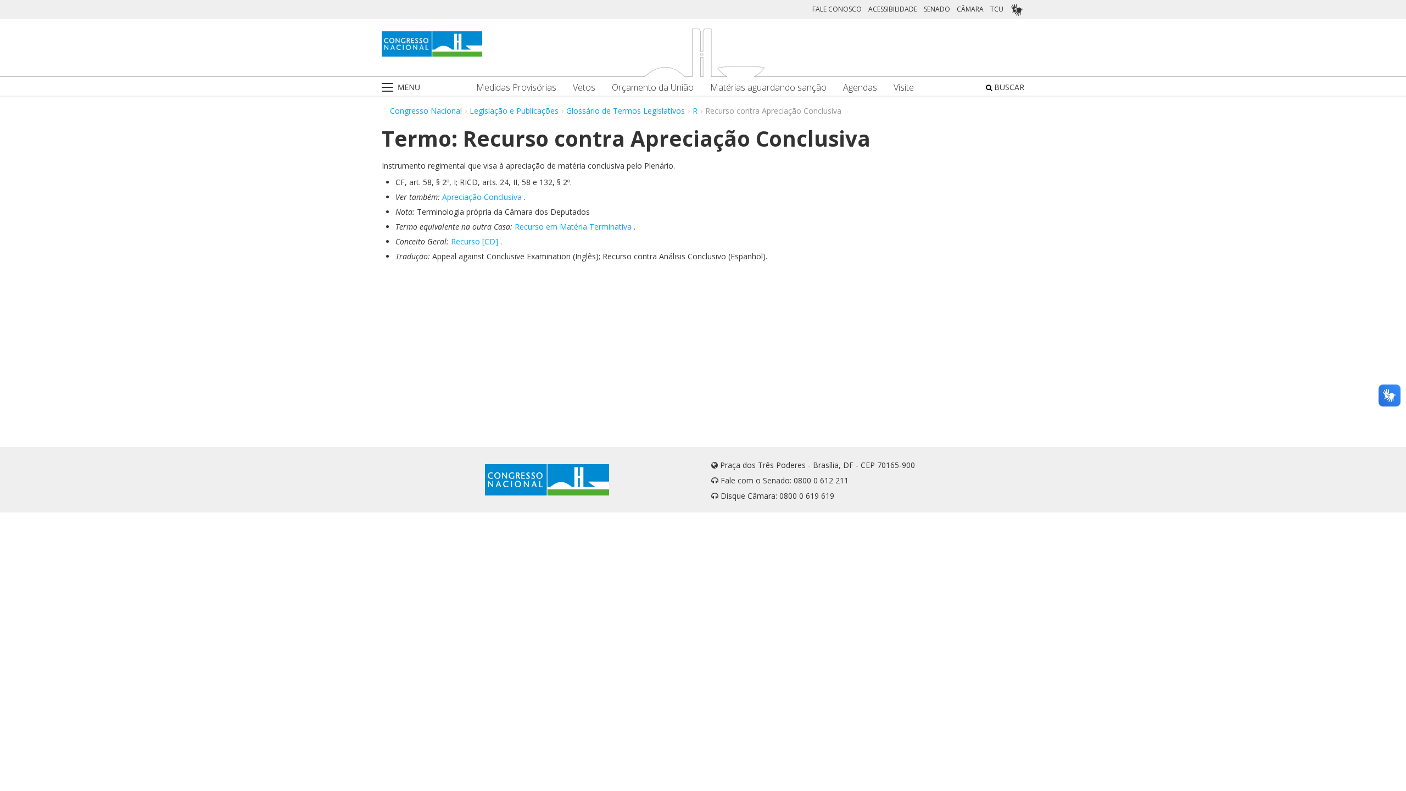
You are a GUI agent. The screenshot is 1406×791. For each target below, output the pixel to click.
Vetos (584, 87)
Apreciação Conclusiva (482, 197)
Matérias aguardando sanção (768, 87)
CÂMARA (970, 9)
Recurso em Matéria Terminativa (573, 226)
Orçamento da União (653, 87)
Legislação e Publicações (514, 110)
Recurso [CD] (474, 241)
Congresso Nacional (426, 110)
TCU (996, 9)
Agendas (860, 87)
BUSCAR (1008, 87)
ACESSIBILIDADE (892, 9)
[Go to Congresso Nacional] (432, 44)
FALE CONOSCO (837, 9)
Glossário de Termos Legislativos (625, 110)
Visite (904, 87)
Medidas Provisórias (516, 87)
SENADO (937, 9)
